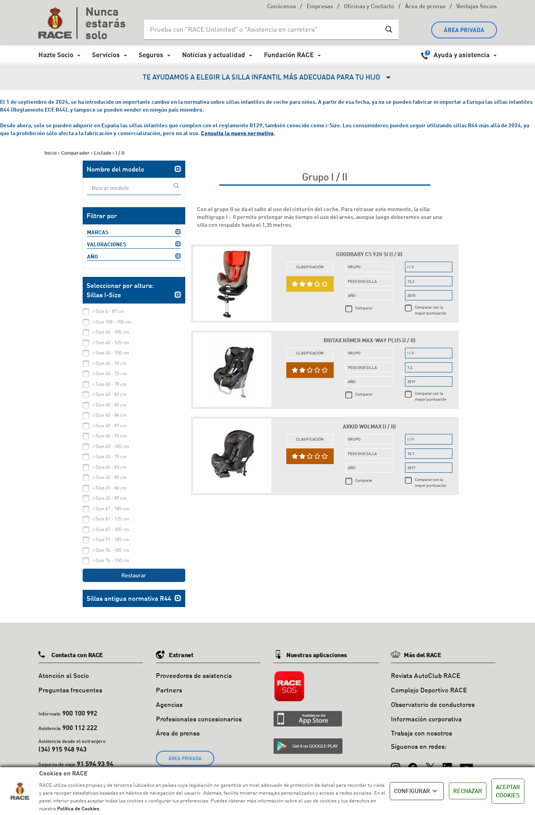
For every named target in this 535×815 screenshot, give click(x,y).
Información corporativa (426, 719)
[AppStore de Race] (307, 718)
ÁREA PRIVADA (464, 29)
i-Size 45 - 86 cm (109, 488)
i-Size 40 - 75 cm (109, 373)
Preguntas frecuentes (70, 690)
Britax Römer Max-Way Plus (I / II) (370, 340)
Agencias (169, 704)
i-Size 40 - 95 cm (109, 436)
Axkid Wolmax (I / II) (369, 426)
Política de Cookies (78, 808)
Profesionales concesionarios (199, 719)
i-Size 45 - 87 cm (109, 498)
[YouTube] (466, 763)
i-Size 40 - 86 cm (109, 415)
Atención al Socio (63, 675)
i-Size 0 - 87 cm (108, 311)
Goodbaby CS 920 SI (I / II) (369, 254)
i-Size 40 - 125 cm (110, 342)
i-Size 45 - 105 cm (110, 446)
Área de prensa (425, 7)
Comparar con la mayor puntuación (430, 310)
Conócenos (281, 7)
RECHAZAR (467, 790)
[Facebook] (413, 763)
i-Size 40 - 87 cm (109, 425)
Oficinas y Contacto (369, 7)
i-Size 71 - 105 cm (110, 539)
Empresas (320, 7)
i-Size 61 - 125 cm (110, 519)
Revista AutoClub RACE (425, 675)
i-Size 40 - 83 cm (109, 394)
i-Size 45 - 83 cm (109, 467)
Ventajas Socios (476, 7)
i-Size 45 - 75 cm (109, 456)
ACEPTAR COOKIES (508, 791)
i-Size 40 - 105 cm (110, 332)
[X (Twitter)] (430, 763)
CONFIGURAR (412, 790)
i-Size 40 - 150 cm (110, 353)
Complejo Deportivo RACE (429, 690)
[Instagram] (395, 763)
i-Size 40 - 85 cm (109, 405)
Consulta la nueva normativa (237, 133)
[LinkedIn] (447, 763)
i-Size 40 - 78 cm (109, 384)
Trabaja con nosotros (421, 733)
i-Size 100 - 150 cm (112, 322)
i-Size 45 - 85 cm (109, 477)
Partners (169, 690)
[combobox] (134, 188)
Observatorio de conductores (433, 704)
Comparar (363, 307)
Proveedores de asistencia (194, 675)
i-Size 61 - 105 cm (110, 508)
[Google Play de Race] (308, 746)
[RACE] (58, 23)
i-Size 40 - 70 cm (109, 363)
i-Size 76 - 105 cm (110, 550)
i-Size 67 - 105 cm (110, 529)
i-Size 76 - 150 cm (110, 560)
